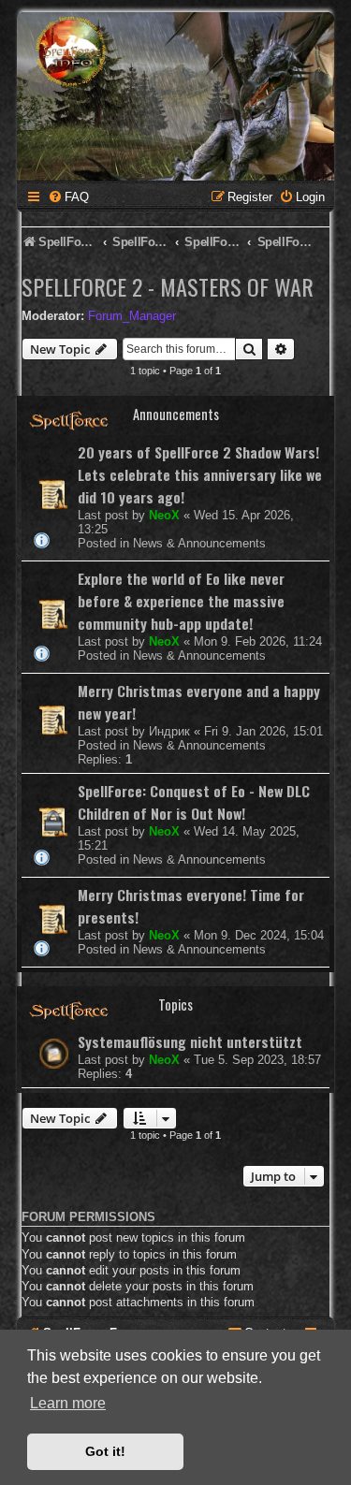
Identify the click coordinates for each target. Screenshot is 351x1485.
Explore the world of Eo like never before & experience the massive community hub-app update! (181, 600)
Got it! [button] (105, 1451)
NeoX (164, 515)
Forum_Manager (132, 316)
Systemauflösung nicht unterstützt (190, 1041)
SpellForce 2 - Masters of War (168, 286)
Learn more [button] (68, 1403)
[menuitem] (68, 197)
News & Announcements (199, 543)
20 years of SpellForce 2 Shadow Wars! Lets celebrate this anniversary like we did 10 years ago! (200, 474)
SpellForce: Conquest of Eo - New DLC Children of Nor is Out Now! (194, 801)
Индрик (169, 731)
